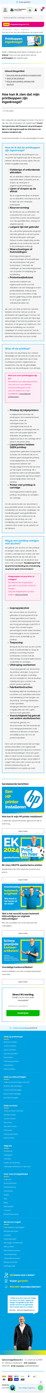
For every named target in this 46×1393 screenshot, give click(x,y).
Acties (6, 1195)
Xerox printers (9, 1069)
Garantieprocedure (12, 1258)
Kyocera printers (11, 1053)
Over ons (7, 1179)
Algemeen (25, 29)
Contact (7, 1210)
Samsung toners (11, 1134)
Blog (6, 1202)
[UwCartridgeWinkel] (18, 10)
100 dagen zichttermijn (13, 1243)
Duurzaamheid (10, 1183)
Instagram (8, 1155)
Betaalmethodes (11, 1231)
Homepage (6, 29)
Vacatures (8, 1191)
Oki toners (8, 1130)
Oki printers (8, 1065)
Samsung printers (11, 1061)
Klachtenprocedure (12, 1250)
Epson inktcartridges (12, 1094)
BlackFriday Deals (11, 1214)
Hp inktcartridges (11, 1098)
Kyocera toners (10, 1126)
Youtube (7, 1159)
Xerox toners (9, 1138)
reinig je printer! (21, 594)
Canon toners (9, 1118)
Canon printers (10, 1046)
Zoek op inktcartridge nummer (16, 1082)
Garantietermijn (10, 1254)
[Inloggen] (35, 9)
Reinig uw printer (10, 1262)
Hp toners (8, 1122)
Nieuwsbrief (8, 1206)
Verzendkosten (10, 1239)
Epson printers (10, 1050)
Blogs (16, 29)
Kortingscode (9, 1266)
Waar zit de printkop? (15, 78)
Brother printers (10, 1042)
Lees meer (23, 831)
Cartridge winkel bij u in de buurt (17, 1166)
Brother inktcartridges (13, 1086)
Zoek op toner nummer (13, 1111)
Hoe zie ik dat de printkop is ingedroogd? (24, 75)
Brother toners (10, 1115)
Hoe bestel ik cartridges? (14, 1227)
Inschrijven (23, 1013)
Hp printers (8, 1057)
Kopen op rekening (12, 1162)
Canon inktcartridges (13, 1090)
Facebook (8, 1151)
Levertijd (7, 1235)
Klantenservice (10, 1187)
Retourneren (9, 1246)
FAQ (5, 1199)
